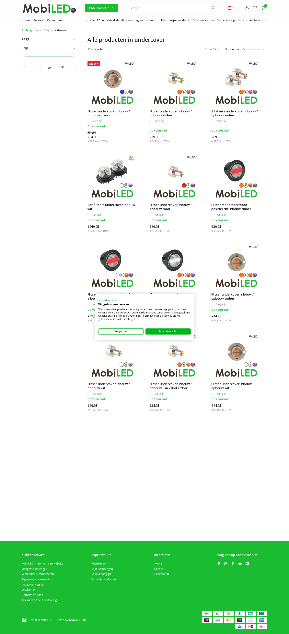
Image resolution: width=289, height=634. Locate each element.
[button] (107, 300)
